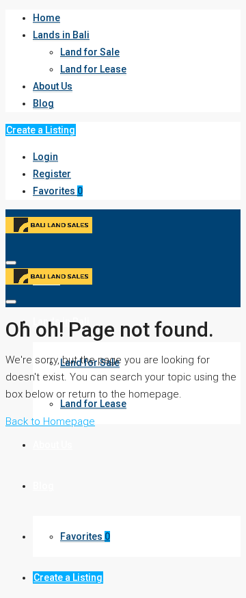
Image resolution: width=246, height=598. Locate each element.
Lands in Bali (61, 34)
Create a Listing (40, 130)
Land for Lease (93, 69)
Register (52, 173)
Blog (43, 103)
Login (45, 156)
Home (46, 17)
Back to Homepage (50, 421)
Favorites (58, 190)
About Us (52, 86)
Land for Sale (90, 52)
